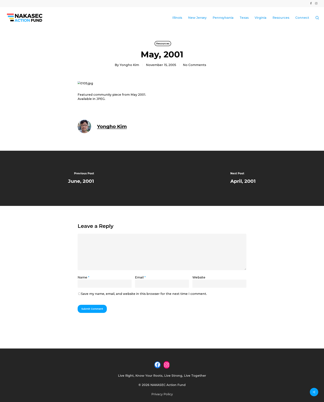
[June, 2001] (81, 178)
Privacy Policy (162, 394)
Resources (162, 43)
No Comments (194, 65)
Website (198, 277)
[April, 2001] (243, 178)
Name (83, 277)
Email (140, 277)
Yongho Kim (129, 65)
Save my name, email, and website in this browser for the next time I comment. (144, 294)
